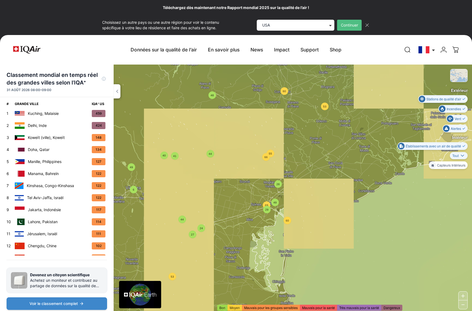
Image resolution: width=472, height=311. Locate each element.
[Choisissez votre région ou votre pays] (426, 50)
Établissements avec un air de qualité (433, 146)
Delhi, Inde (37, 125)
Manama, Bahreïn (43, 173)
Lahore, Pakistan (43, 221)
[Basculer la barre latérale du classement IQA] (117, 91)
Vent (458, 118)
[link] (408, 50)
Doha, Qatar (38, 149)
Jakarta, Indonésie (44, 209)
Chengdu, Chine (42, 245)
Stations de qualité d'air (443, 99)
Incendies (454, 108)
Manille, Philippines (44, 161)
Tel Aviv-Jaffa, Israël (45, 197)
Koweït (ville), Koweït (46, 137)
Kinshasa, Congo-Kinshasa (50, 185)
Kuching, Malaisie (43, 113)
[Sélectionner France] (426, 50)
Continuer (349, 25)
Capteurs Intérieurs (451, 165)
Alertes (456, 128)
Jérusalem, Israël (42, 233)
